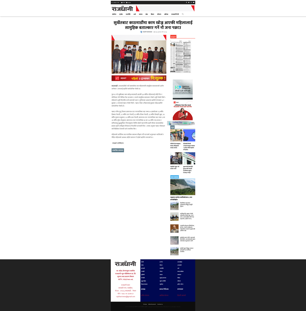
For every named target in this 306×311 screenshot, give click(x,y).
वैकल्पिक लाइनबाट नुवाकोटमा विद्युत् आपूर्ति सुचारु (186, 204)
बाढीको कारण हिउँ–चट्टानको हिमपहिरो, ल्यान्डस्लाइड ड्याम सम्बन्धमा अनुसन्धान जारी (187, 239)
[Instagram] (191, 2)
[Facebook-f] (186, 2)
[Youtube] (193, 2)
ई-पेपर (123, 3)
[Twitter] (189, 2)
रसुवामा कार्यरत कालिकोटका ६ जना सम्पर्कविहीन (181, 198)
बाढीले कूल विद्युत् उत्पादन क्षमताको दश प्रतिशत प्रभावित (186, 250)
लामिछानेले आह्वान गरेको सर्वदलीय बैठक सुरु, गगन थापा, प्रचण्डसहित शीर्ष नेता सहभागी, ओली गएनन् (187, 216)
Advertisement (152, 304)
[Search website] (182, 14)
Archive (129, 3)
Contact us (160, 304)
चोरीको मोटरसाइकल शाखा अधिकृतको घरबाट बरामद (175, 145)
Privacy (145, 304)
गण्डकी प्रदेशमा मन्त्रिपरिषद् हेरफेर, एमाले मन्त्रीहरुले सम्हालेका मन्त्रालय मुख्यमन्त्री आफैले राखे (187, 228)
